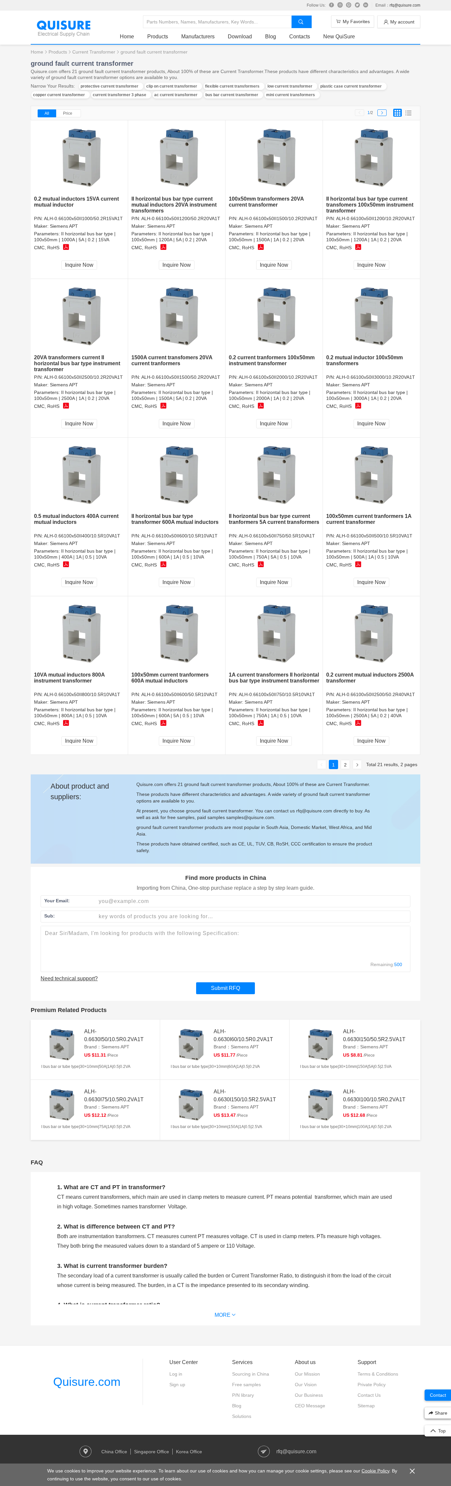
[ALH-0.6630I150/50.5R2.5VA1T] (320, 1044)
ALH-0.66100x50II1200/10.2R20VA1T (375, 218)
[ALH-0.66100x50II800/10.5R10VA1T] (79, 634)
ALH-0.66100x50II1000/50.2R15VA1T (83, 218)
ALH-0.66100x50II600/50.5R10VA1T (179, 694)
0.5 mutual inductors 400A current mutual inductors (76, 519)
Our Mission (307, 1374)
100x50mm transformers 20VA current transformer (266, 202)
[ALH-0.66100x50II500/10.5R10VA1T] (371, 475)
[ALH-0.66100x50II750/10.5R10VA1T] (274, 634)
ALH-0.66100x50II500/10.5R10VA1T (374, 535)
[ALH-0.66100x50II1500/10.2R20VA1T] (274, 158)
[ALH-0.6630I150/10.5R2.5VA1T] (190, 1104)
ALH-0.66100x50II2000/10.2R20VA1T (278, 377)
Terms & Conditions (378, 1374)
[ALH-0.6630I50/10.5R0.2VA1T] (61, 1044)
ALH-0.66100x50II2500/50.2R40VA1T (375, 694)
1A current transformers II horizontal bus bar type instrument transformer (274, 678)
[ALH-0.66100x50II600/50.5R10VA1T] (177, 634)
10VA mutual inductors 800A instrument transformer (69, 678)
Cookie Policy (375, 1470)
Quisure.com (87, 1381)
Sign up (177, 1384)
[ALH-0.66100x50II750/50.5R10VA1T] (274, 475)
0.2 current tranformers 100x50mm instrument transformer (272, 360)
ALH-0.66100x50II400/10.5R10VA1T (82, 535)
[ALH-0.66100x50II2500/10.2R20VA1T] (79, 316)
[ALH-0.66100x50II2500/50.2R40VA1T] (371, 634)
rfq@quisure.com (405, 5)
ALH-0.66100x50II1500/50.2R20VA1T (180, 377)
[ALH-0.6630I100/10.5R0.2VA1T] (320, 1104)
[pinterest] (348, 5)
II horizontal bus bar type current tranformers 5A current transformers (274, 519)
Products (157, 36)
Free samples (246, 1384)
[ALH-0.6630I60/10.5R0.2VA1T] (190, 1044)
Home (127, 36)
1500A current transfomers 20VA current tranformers (171, 360)
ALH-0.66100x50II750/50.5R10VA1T (277, 535)
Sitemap (366, 1405)
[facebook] (331, 5)
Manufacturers (198, 36)
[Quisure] (63, 34)
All (47, 113)
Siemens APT (64, 226)
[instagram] (340, 5)
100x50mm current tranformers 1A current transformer (368, 519)
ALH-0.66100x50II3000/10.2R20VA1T (375, 377)
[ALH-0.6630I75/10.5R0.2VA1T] (61, 1104)
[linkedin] (365, 5)
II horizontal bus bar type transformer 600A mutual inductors (175, 519)
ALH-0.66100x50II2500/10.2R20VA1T (83, 377)
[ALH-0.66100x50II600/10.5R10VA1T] (177, 475)
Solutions (241, 1416)
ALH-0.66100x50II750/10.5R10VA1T (277, 694)
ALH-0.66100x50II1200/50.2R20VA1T (180, 218)
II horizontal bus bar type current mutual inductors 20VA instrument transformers (174, 205)
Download (240, 36)
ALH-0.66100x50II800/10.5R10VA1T (82, 694)
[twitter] (357, 5)
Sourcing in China (250, 1374)
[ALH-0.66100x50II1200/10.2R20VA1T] (371, 158)
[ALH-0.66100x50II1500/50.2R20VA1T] (177, 316)
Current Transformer (93, 52)
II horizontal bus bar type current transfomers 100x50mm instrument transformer (369, 205)
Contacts (299, 36)
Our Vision (306, 1384)
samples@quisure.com (250, 817)
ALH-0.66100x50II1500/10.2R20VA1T (278, 218)
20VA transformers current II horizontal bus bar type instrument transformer (77, 363)
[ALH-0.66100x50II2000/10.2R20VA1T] (274, 316)
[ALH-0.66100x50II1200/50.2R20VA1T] (177, 158)
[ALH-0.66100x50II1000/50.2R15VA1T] (79, 158)
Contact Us (369, 1395)
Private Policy (372, 1384)
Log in (175, 1374)
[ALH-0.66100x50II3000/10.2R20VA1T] (371, 316)
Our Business (309, 1395)
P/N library (243, 1395)
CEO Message (310, 1405)
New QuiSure (339, 36)
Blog (270, 36)
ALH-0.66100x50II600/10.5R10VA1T (179, 535)
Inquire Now (79, 265)
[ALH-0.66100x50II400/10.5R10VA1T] (79, 475)
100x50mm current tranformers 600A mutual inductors (170, 678)
